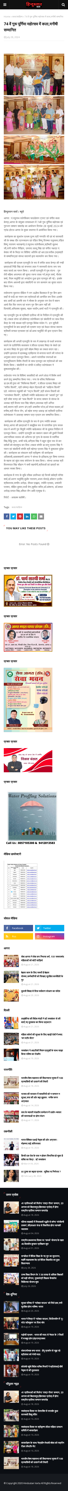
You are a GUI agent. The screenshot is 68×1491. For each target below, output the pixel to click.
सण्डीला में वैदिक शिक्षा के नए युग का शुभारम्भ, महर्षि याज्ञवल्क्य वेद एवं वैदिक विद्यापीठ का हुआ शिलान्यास (40, 1259)
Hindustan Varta (31, 1483)
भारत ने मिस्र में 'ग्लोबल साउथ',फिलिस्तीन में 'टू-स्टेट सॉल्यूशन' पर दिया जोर (42, 1320)
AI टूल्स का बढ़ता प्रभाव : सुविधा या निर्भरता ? (41, 1171)
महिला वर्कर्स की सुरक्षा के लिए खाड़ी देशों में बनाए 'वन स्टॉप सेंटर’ (41, 1036)
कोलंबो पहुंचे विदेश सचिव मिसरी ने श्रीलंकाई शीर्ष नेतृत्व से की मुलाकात (42, 1368)
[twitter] (49, 928)
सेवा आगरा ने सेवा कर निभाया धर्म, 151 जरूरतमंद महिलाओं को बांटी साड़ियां (42, 958)
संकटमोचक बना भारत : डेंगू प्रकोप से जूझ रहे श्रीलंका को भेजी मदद (40, 1352)
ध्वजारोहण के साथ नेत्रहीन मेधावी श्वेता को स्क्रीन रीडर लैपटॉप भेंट (42, 1444)
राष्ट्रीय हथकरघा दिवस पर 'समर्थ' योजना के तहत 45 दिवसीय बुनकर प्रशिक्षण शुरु (42, 1241)
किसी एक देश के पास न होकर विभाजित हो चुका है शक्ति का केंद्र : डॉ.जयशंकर (42, 1157)
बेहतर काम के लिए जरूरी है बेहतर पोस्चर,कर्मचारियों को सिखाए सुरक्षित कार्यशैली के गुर (42, 976)
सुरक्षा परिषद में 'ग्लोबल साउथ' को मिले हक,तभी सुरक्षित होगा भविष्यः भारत (41, 1304)
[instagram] (49, 936)
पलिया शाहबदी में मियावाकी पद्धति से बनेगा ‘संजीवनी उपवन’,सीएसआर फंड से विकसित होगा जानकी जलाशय (42, 1225)
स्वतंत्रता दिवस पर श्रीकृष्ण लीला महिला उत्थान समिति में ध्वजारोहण (41, 1428)
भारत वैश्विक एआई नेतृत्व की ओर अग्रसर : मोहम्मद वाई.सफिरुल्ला (39, 1141)
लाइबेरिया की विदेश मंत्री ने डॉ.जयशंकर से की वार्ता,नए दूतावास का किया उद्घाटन (40, 1020)
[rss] (18, 936)
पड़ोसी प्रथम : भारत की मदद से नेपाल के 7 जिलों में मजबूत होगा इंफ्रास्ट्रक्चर (42, 1336)
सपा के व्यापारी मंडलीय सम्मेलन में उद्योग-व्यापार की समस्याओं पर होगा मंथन (41, 1114)
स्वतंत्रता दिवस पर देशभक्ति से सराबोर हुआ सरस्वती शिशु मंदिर (39, 1412)
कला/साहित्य (17, 16)
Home (7, 16)
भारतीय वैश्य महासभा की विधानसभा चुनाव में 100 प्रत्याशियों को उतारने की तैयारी (42, 1079)
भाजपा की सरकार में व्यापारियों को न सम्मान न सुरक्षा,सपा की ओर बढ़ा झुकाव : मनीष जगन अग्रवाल (40, 1097)
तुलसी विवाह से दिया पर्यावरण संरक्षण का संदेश (40, 991)
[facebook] (18, 928)
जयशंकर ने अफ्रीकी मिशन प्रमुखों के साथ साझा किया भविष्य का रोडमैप (42, 1052)
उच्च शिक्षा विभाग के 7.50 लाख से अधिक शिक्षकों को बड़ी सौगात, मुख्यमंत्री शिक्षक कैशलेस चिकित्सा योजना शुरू (42, 1278)
